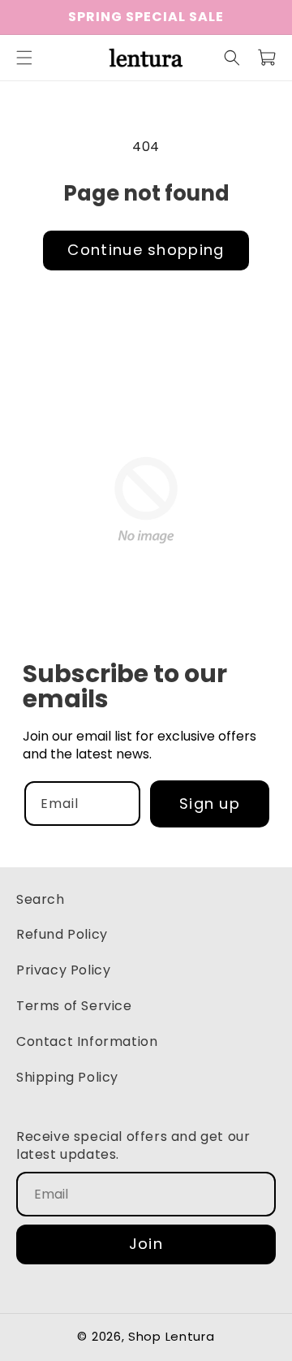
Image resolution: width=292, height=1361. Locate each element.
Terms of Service (74, 1005)
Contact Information (86, 1041)
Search (40, 899)
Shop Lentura (171, 1336)
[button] (24, 58)
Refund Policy (62, 934)
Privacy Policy (63, 970)
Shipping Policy (67, 1077)
